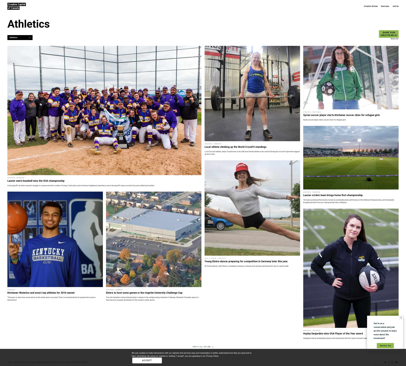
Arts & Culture (210, 258)
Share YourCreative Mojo (389, 34)
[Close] (401, 317)
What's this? (395, 39)
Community (218, 144)
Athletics (11, 178)
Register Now (385, 345)
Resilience (317, 112)
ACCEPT (147, 360)
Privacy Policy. (212, 356)
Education (20, 178)
